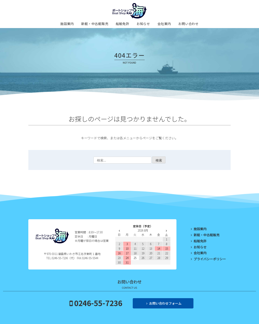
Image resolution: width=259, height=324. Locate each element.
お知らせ (143, 23)
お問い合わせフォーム (165, 303)
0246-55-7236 (98, 303)
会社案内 (164, 23)
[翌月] (166, 231)
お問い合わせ (188, 23)
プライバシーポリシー (210, 258)
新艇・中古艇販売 (94, 23)
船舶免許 (122, 23)
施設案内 (67, 23)
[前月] (119, 231)
